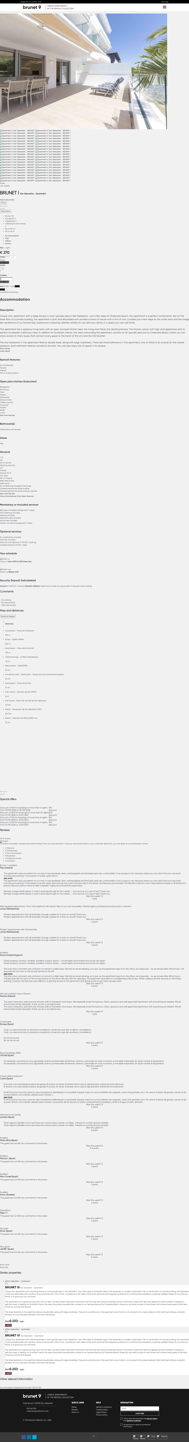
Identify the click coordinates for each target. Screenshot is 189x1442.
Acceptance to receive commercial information (136, 1426)
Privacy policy (101, 1415)
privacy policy (152, 1418)
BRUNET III (12, 1287)
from (2, 248)
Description (5, 211)
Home (74, 1407)
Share (3, 203)
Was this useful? (94, 896)
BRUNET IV (12, 1335)
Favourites (164, 2)
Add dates (4, 263)
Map (7, 238)
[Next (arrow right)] (4, 208)
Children (3, 275)
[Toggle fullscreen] (4, 206)
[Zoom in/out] (6, 206)
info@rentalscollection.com (37, 1411)
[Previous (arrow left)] (1, 208)
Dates (2, 257)
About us (75, 1412)
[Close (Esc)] (1, 206)
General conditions (104, 1407)
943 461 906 (31, 1408)
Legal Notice (101, 1412)
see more (8, 878)
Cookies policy (102, 1410)
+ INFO (8, 1325)
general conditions (134, 1421)
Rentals (75, 1410)
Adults (2, 265)
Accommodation (12, 236)
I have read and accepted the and (140, 1420)
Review (8, 243)
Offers (8, 241)
